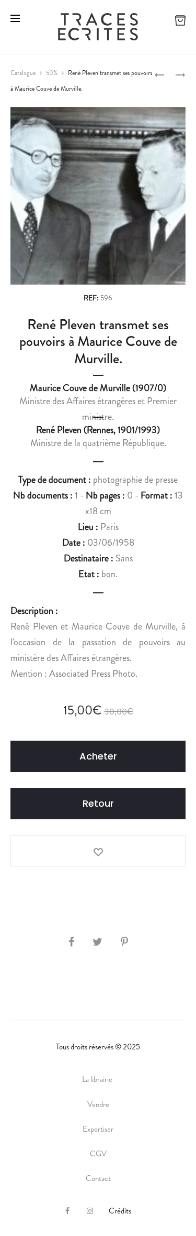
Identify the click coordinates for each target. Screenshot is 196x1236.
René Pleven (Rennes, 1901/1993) (98, 430)
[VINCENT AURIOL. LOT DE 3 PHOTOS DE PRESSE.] (159, 74)
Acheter (98, 756)
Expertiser (98, 1129)
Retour (98, 803)
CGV (98, 1153)
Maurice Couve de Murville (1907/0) (98, 388)
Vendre (98, 1104)
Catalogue (23, 73)
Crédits (120, 1211)
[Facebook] (67, 1211)
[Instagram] (90, 1211)
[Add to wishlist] (98, 850)
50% (51, 73)
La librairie (98, 1079)
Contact (98, 1178)
